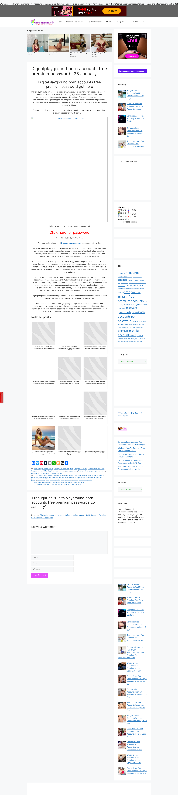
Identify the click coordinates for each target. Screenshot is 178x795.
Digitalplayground (50, 475)
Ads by (107, 33)
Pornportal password (123, 327)
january (33, 480)
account (121, 273)
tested (134, 341)
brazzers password (135, 283)
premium (46, 473)
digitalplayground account (65, 475)
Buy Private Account (94, 22)
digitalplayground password (43, 469)
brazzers (122, 279)
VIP (138, 341)
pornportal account (127, 324)
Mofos (129, 304)
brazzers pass (124, 283)
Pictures (81, 471)
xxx (141, 341)
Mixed (108, 22)
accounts (39, 475)
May (122, 305)
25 (35, 475)
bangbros (123, 276)
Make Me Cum (32, 53)
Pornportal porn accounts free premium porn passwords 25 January (57, 484)
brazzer (130, 277)
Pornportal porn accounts (136, 327)
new (63, 471)
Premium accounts (56, 473)
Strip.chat (30, 54)
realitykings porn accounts (125, 341)
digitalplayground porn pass (72, 477)
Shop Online (121, 22)
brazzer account (137, 277)
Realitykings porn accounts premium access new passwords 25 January (59, 482)
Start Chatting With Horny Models (78, 54)
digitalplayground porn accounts (50, 477)
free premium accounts (71, 243)
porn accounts (100, 471)
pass (67, 471)
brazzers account (133, 280)
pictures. (87, 471)
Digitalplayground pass (83, 475)
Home (60, 22)
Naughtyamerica (140, 304)
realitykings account (124, 339)
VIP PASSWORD (136, 22)
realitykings (137, 335)
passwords (41, 480)
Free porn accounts (80, 469)
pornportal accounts (138, 324)
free (71, 469)
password (73, 471)
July (145, 301)
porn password (36, 473)
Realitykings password (138, 339)
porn (92, 471)
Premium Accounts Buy (74, 22)
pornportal (137, 321)
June (119, 305)
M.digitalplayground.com (53, 471)
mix (125, 305)
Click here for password (69, 232)
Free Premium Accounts (96, 469)
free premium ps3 (37, 471)
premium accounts (85, 480)
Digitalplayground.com (61, 469)
